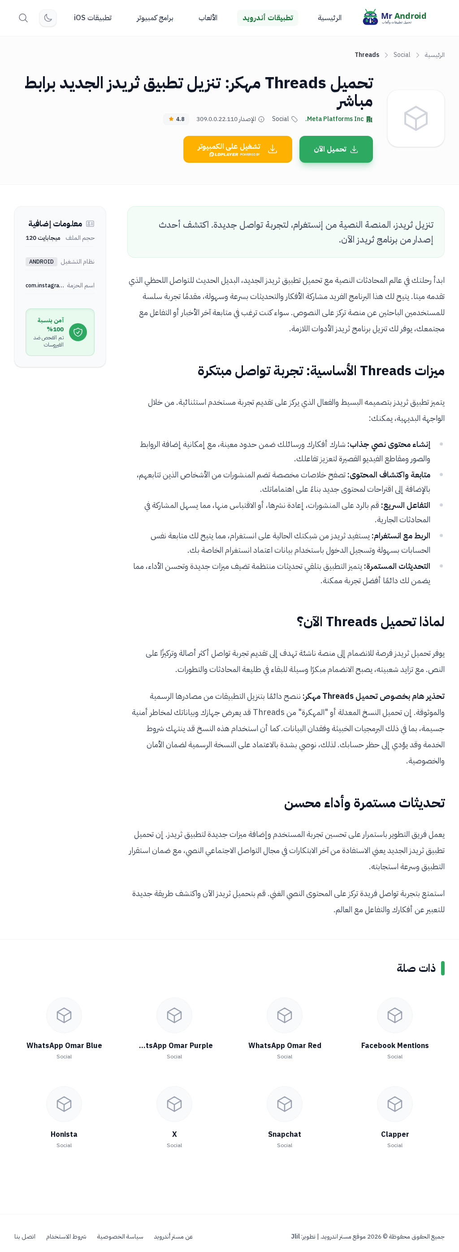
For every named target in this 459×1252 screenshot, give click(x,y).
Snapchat (284, 1134)
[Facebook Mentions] (395, 1015)
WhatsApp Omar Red (284, 1045)
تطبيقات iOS (93, 18)
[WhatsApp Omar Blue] (64, 1015)
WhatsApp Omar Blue (64, 1045)
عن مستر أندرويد (173, 1236)
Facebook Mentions (395, 1045)
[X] (174, 1104)
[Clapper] (395, 1104)
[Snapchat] (285, 1104)
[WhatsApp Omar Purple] (174, 1015)
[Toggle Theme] (47, 17)
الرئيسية (330, 18)
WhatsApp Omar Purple (171, 1045)
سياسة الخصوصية (120, 1236)
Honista (64, 1134)
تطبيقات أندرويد (267, 18)
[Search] (23, 18)
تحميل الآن (330, 149)
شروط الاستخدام (66, 1236)
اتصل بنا (24, 1236)
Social (402, 55)
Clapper (395, 1134)
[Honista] (64, 1104)
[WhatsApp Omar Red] (285, 1015)
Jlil (295, 1236)
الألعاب (208, 18)
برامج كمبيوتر (155, 18)
